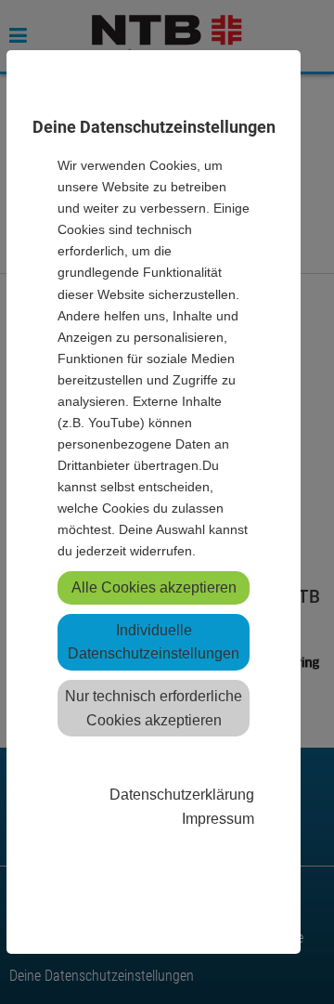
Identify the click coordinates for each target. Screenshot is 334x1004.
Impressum (218, 818)
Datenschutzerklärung (181, 794)
